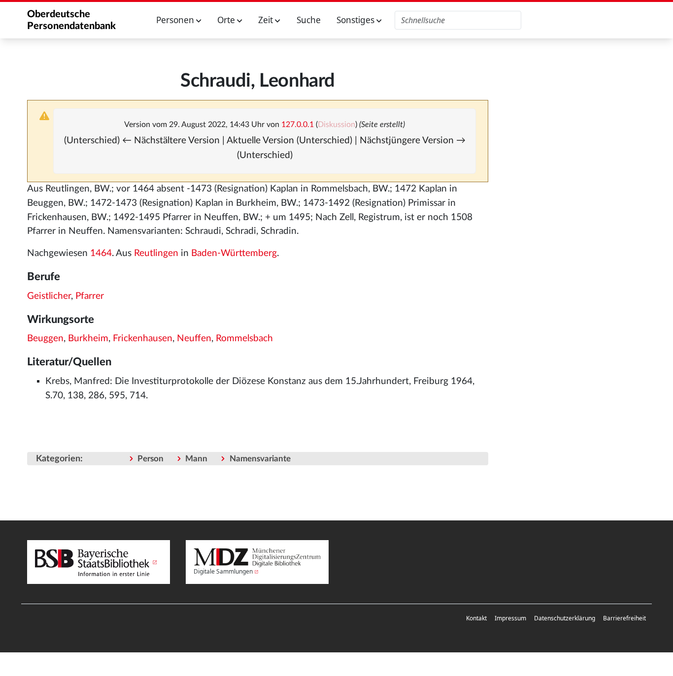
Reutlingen (156, 253)
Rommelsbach (244, 338)
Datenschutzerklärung (564, 618)
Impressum (510, 618)
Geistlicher (49, 296)
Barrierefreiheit (624, 618)
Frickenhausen (142, 338)
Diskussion (336, 125)
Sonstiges (356, 20)
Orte (227, 20)
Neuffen (194, 338)
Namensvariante (260, 458)
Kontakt (476, 618)
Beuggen (45, 338)
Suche (309, 20)
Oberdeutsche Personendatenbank (71, 20)
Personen (176, 20)
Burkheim (88, 338)
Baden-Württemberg (234, 253)
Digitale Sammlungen (223, 571)
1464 (101, 253)
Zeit (266, 20)
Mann (196, 458)
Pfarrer (89, 296)
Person (150, 458)
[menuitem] (476, 618)
